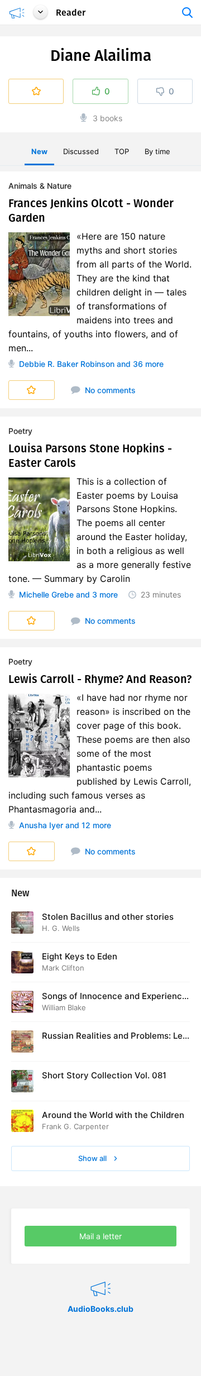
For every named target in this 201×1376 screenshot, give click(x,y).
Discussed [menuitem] (81, 151)
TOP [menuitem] (121, 151)
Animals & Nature (39, 185)
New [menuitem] (39, 151)
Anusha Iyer (41, 825)
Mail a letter (100, 1236)
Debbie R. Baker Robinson (66, 364)
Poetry (20, 431)
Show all (93, 1158)
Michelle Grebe (46, 594)
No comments (109, 390)
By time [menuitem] (157, 151)
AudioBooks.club (100, 1275)
